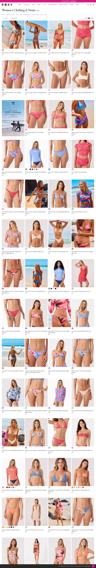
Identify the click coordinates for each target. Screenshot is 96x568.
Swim (13, 14)
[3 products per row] (86, 18)
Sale (46, 14)
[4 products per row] (88, 18)
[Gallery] (13, 35)
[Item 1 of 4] (13, 233)
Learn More (87, 566)
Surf (17, 14)
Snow (41, 14)
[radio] (3, 50)
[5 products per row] (91, 18)
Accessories (26, 14)
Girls (21, 14)
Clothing (8, 14)
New (3, 14)
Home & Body (35, 14)
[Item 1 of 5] (13, 35)
